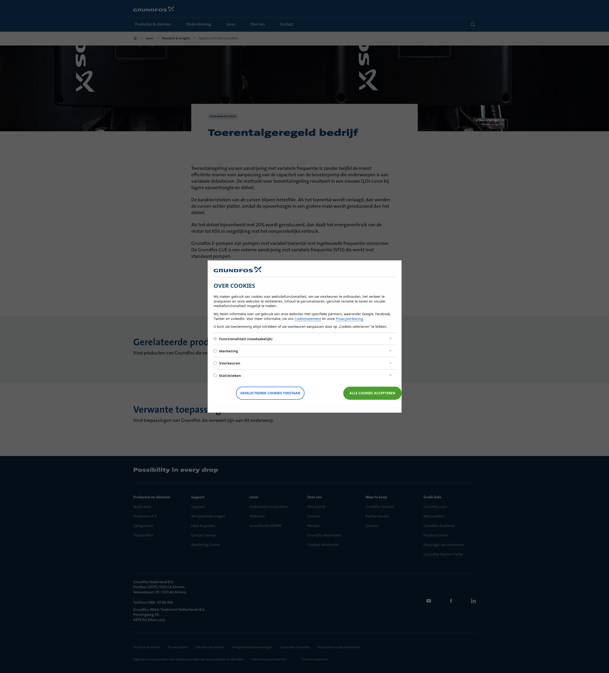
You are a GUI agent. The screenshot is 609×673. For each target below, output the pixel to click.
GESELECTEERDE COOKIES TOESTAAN (270, 393)
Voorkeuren (229, 363)
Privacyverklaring (349, 318)
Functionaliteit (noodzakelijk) (245, 338)
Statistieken (230, 375)
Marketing (228, 351)
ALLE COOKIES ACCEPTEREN (372, 393)
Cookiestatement (308, 318)
